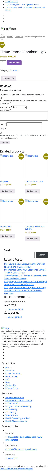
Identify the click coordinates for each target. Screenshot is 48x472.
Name (3, 124)
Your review (5, 110)
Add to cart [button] (7, 191)
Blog (7, 382)
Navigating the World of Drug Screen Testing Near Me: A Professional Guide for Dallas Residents (25, 290)
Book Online (11, 376)
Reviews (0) (8, 78)
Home (2, 36)
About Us (9, 370)
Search (7, 250)
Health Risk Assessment (16, 421)
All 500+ (10, 36)
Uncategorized (15, 317)
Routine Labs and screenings (18, 400)
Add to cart (14, 62)
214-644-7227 (11, 1)
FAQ (7, 379)
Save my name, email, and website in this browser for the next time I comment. (24, 136)
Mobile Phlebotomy (14, 397)
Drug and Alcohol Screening (18, 406)
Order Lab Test (12, 403)
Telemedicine (11, 415)
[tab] (8, 78)
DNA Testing (11, 409)
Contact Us (10, 385)
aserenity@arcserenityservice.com (23, 4)
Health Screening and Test (17, 418)
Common (19, 36)
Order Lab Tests (12, 373)
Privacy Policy (11, 388)
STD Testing (10, 412)
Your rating (6, 107)
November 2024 (15, 309)
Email (3, 128)
